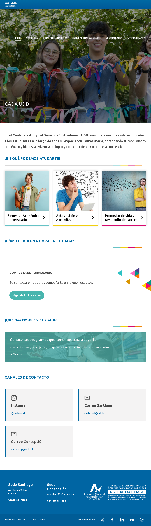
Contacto (13, 499)
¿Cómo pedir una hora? (54, 38)
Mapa (24, 499)
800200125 (24, 519)
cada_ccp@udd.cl (22, 449)
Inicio (18, 38)
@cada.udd (18, 413)
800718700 (39, 519)
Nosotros (32, 38)
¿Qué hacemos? (114, 38)
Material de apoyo (136, 38)
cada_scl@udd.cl (94, 413)
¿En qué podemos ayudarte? (86, 38)
